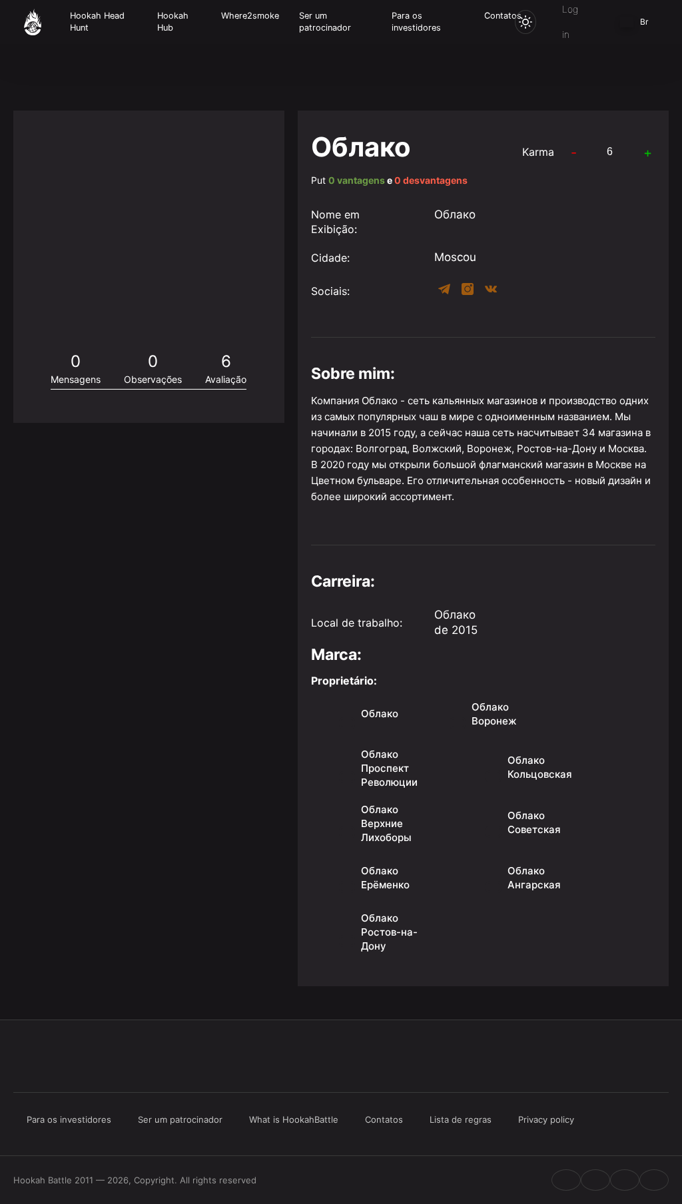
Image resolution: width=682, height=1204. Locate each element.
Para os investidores (416, 22)
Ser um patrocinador (325, 22)
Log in (570, 22)
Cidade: (330, 257)
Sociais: (330, 291)
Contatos (502, 16)
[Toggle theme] (525, 22)
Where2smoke (250, 16)
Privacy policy (546, 1119)
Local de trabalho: (356, 622)
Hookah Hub (172, 22)
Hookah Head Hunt (97, 22)
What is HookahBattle (293, 1119)
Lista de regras (461, 1119)
